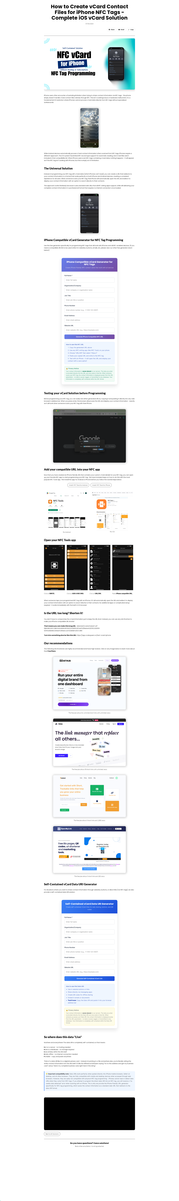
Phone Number (69, 306)
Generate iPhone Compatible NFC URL (89, 337)
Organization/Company (72, 286)
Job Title (67, 296)
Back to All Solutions (52, 1134)
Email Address (69, 315)
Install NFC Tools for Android (78, 485)
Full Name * (68, 275)
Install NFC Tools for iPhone (101, 485)
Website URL (68, 325)
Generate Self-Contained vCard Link (89, 978)
